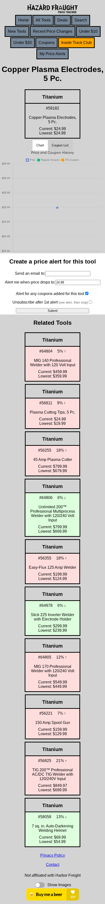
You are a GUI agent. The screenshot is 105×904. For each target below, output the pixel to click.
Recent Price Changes (52, 31)
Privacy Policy (52, 855)
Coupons (46, 43)
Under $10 (88, 31)
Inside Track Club (76, 43)
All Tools (43, 20)
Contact (52, 865)
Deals (62, 20)
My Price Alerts (52, 54)
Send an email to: (30, 273)
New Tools (17, 31)
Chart (40, 145)
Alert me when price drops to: (30, 282)
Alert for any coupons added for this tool (50, 294)
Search (80, 20)
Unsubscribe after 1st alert (50, 302)
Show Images (59, 885)
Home (23, 20)
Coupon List (60, 145)
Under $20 (22, 43)
